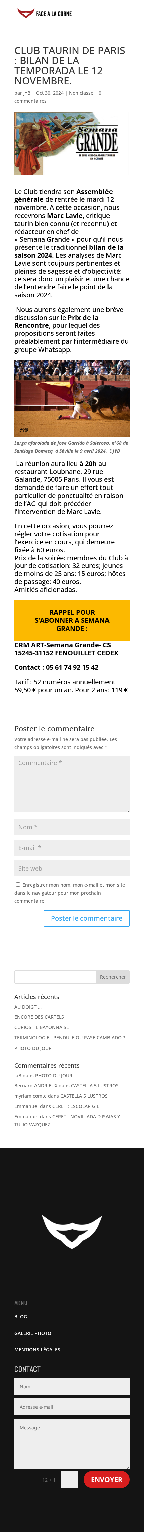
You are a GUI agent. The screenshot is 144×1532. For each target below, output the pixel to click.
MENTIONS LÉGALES (37, 1349)
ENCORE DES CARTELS (39, 1017)
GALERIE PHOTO (32, 1333)
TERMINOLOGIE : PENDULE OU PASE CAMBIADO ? (69, 1037)
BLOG (20, 1316)
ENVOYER (106, 1479)
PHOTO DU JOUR (33, 1048)
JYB (26, 93)
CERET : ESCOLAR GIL (75, 1106)
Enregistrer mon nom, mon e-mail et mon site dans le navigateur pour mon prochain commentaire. (69, 893)
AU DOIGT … (28, 1007)
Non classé (81, 93)
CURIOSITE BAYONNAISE (41, 1027)
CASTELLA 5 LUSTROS (95, 1085)
